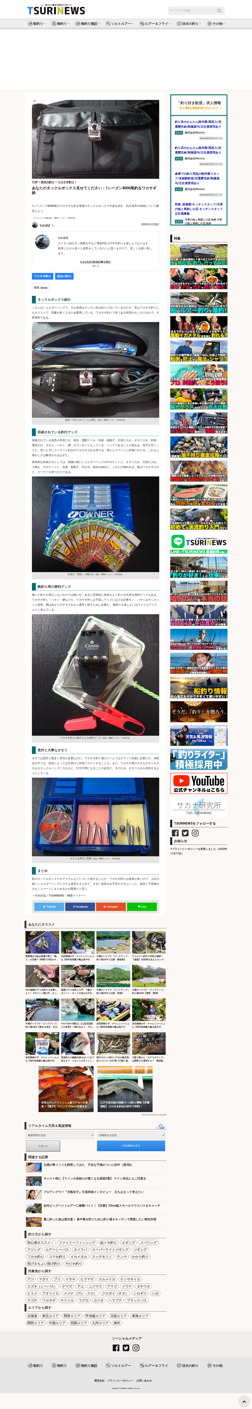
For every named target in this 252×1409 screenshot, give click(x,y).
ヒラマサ (87, 1279)
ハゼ (155, 1293)
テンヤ (122, 1256)
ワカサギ (49, 1300)
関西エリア (35, 1323)
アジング (34, 1249)
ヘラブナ (115, 1300)
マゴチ (32, 1300)
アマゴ (112, 1286)
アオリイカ (50, 1293)
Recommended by (150, 1115)
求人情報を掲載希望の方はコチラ (198, 108)
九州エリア (100, 1323)
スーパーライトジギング (110, 1249)
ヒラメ (32, 1293)
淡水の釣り (64, 276)
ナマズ (67, 1286)
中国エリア (57, 1323)
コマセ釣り (57, 1256)
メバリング (148, 1242)
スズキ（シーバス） (42, 1286)
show (44, 287)
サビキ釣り (73, 1264)
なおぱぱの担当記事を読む (95, 261)
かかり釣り (140, 1256)
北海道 (32, 1316)
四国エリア (78, 1323)
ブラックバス (137, 1300)
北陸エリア (118, 1316)
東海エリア (140, 1316)
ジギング (140, 1249)
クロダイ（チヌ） (115, 1293)
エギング (128, 1242)
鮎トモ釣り (108, 1242)
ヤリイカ (67, 1300)
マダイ (44, 1279)
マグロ (84, 1300)
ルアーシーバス (57, 1249)
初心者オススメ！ (40, 1242)
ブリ (57, 1279)
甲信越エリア (95, 1316)
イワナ (127, 1286)
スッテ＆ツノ (102, 1256)
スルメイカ (107, 1279)
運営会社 (99, 1380)
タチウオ (143, 1286)
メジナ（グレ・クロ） (80, 1293)
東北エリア (50, 1316)
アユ (80, 1286)
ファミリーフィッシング (77, 1242)
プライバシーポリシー (120, 1380)
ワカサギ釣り (42, 276)
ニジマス (95, 1286)
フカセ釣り (35, 1256)
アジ (30, 1279)
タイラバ (80, 1249)
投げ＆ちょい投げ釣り (44, 1264)
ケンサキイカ (130, 1279)
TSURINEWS (123, 1388)
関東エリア (72, 1316)
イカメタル (78, 1256)
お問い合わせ (144, 1380)
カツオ (99, 1300)
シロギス (140, 1293)
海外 (117, 1323)
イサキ (70, 1279)
